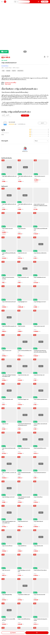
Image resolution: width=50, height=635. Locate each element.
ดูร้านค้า (42, 123)
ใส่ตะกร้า (14, 632)
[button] (3, 71)
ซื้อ (37, 632)
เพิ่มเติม (26, 115)
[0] (38, 1)
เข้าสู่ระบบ (45, 1)
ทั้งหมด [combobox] (36, 141)
